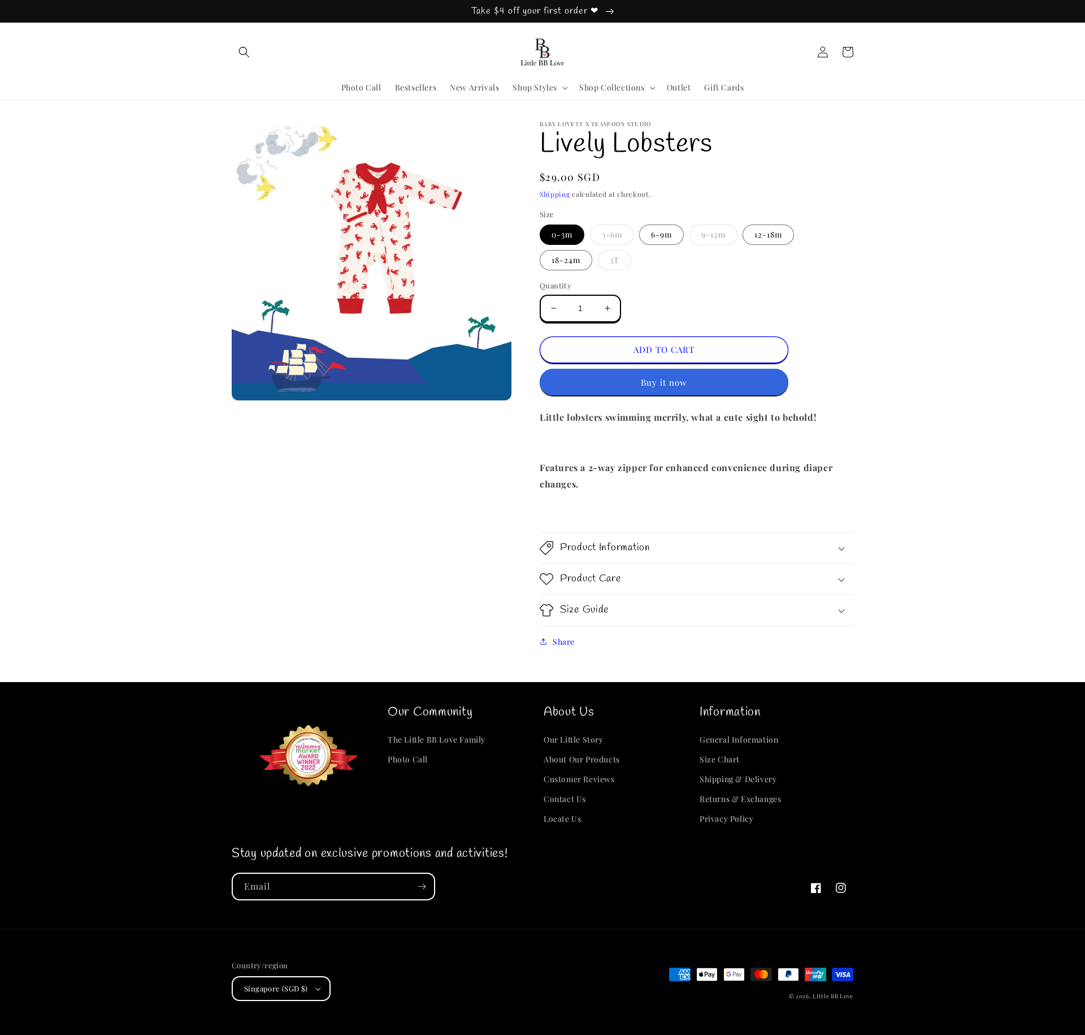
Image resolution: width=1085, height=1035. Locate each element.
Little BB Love (833, 996)
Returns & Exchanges (740, 799)
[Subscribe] (421, 886)
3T (614, 260)
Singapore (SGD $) (276, 988)
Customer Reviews (579, 779)
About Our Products (582, 759)
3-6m (612, 234)
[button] (244, 52)
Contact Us (565, 799)
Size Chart (720, 759)
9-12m (713, 234)
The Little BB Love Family (436, 739)
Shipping (555, 194)
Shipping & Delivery (738, 779)
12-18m (768, 234)
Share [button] (564, 641)
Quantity (555, 285)
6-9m (661, 234)
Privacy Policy (726, 818)
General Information (739, 739)
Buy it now (664, 382)
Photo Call (408, 759)
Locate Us (562, 818)
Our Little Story (574, 739)
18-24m (566, 260)
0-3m (562, 234)
